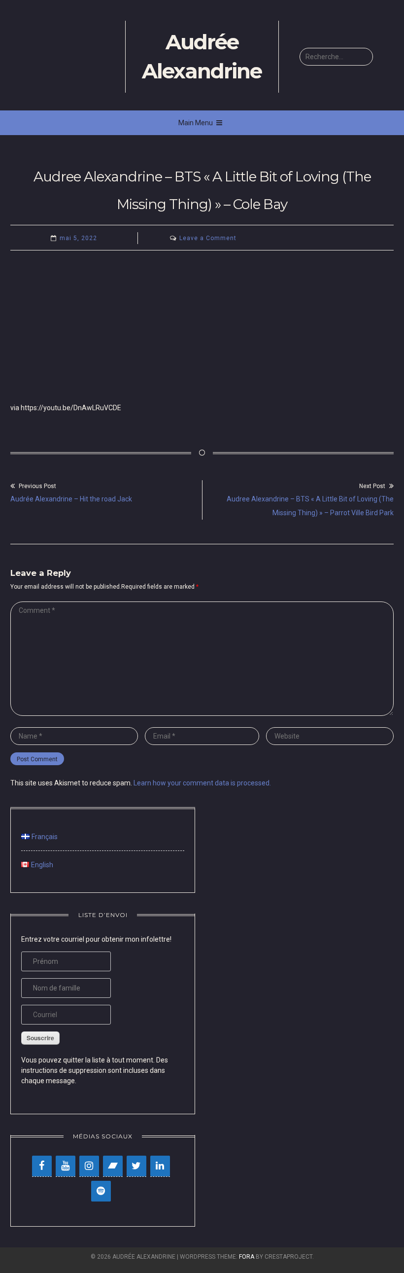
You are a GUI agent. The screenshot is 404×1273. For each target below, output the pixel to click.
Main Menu (195, 123)
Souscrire (40, 1037)
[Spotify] (101, 1191)
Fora (246, 1256)
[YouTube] (65, 1166)
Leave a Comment (207, 238)
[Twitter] (136, 1166)
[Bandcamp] (113, 1166)
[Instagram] (89, 1166)
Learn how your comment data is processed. (202, 783)
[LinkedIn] (160, 1166)
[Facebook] (42, 1166)
